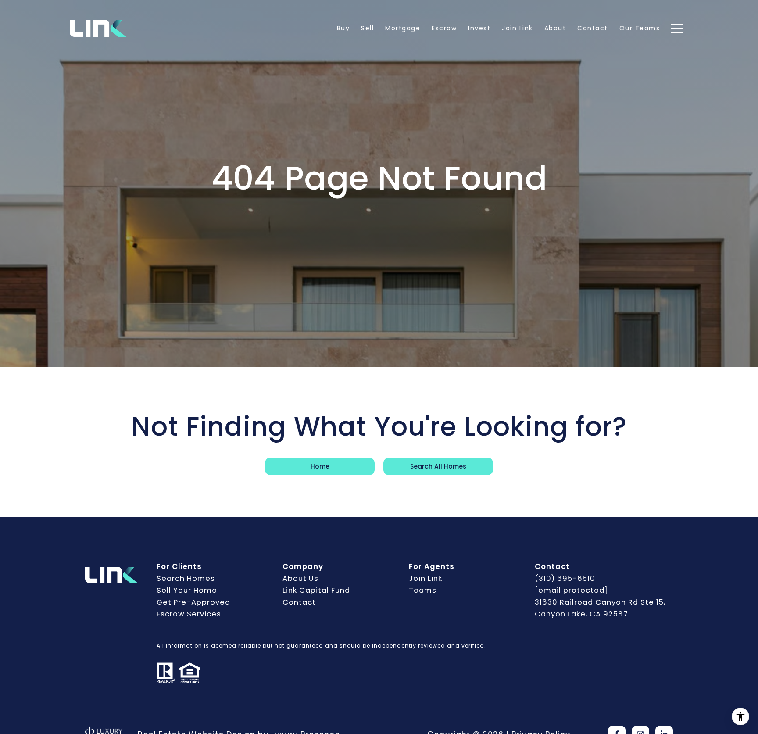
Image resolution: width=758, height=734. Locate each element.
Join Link (425, 578)
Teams (422, 590)
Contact (299, 602)
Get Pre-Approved (193, 602)
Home (320, 466)
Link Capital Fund (316, 590)
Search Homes (186, 578)
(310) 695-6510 (565, 578)
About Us (300, 578)
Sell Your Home (187, 590)
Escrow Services (189, 614)
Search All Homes (438, 466)
